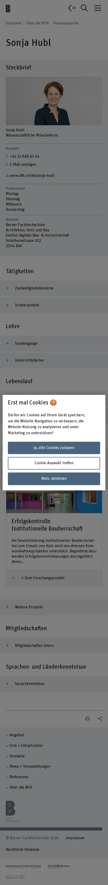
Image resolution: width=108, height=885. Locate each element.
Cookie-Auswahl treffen (54, 463)
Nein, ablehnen (54, 479)
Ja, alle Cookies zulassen (54, 448)
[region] (54, 442)
